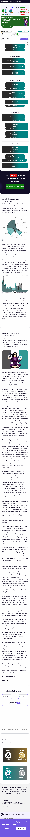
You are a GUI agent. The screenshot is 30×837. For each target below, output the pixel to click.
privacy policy (5, 824)
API (13, 815)
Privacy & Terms (19, 815)
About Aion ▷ (5, 740)
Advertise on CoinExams (15, 187)
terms (14, 824)
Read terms (9, 828)
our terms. (6, 806)
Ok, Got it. (21, 828)
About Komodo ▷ (6, 743)
